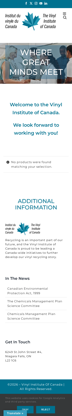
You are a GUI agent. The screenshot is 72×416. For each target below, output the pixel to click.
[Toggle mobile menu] (65, 13)
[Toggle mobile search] (65, 17)
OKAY (25, 409)
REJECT (45, 409)
